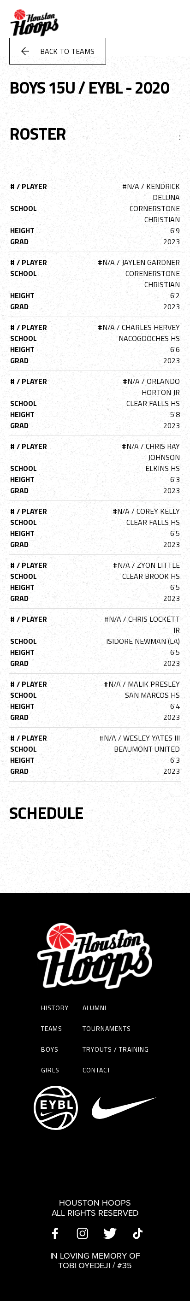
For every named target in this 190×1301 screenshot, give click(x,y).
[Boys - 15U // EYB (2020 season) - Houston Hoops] (34, 38)
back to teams (67, 51)
